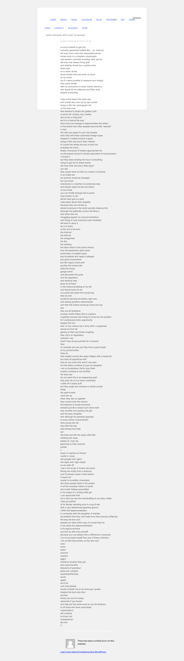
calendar (86, 20)
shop (85, 28)
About (63, 20)
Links (47, 28)
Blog (99, 20)
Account (73, 28)
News (74, 20)
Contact (59, 28)
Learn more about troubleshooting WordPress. (83, 652)
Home (53, 20)
